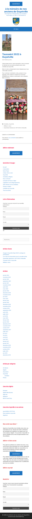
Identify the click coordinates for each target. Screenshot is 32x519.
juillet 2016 (5, 351)
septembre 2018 (7, 310)
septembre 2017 (7, 329)
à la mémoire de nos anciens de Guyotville (16, 10)
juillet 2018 (5, 314)
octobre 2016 (6, 349)
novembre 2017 (7, 325)
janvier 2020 (6, 290)
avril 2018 (5, 316)
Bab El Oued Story (7, 398)
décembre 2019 (7, 292)
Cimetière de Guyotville (8, 188)
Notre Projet (6, 171)
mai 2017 (5, 335)
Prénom (5, 206)
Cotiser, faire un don (8, 172)
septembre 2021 (7, 281)
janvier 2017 (6, 343)
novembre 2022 (7, 277)
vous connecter (12, 137)
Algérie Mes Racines (8, 392)
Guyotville (11, 124)
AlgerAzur (5, 396)
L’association (6, 169)
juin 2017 (5, 333)
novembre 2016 (7, 347)
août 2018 (5, 312)
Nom (4, 211)
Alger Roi (5, 394)
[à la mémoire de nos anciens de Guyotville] (16, 21)
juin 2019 (5, 296)
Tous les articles (7, 190)
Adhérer (16, 4)
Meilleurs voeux (7, 126)
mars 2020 (5, 288)
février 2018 (6, 320)
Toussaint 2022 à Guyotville (9, 260)
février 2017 (6, 341)
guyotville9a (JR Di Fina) (9, 411)
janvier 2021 (6, 283)
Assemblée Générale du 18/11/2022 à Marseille (15, 127)
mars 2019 (5, 298)
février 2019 (6, 300)
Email (4, 217)
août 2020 (5, 287)
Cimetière (6, 124)
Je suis (4, 222)
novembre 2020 (7, 285)
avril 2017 (5, 337)
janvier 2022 (6, 279)
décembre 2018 (7, 304)
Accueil (4, 167)
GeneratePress (20, 516)
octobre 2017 (6, 327)
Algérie (4, 369)
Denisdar (5, 390)
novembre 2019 (7, 294)
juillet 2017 (5, 331)
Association (5, 371)
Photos (4, 377)
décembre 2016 (7, 345)
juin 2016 (5, 353)
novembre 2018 (7, 306)
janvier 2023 (6, 275)
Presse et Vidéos (7, 186)
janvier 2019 (6, 302)
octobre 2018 (6, 308)
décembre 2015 (7, 355)
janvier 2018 (6, 322)
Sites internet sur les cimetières (10, 184)
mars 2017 (5, 339)
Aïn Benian (5, 368)
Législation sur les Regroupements (11, 182)
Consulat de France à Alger (9, 180)
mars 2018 (5, 318)
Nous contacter (6, 178)
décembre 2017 (7, 323)
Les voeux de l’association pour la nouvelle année (15, 256)
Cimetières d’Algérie (8, 176)
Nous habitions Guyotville (9, 413)
